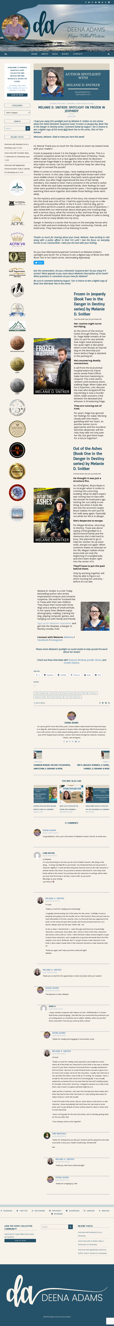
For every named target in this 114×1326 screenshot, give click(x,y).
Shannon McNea (77, 659)
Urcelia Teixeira (71, 662)
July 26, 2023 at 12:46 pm (53, 990)
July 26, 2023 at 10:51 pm (53, 901)
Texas (67, 697)
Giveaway (71, 104)
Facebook (42, 639)
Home (34, 54)
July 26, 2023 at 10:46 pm (63, 1162)
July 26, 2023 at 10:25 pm (50, 855)
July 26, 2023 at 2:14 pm (56, 1009)
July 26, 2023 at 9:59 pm (59, 1136)
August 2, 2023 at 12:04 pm (50, 833)
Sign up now (17, 95)
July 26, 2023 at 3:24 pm (59, 1035)
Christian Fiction (54, 693)
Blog (55, 54)
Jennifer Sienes (94, 659)
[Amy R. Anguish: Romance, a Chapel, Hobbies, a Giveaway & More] (105, 755)
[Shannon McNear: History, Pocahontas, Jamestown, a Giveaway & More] (38, 755)
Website (68, 637)
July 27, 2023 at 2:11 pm (62, 1180)
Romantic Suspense (56, 697)
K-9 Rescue (92, 693)
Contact (78, 54)
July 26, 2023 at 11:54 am (50, 972)
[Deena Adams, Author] (57, 27)
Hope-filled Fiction (85, 104)
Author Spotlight (58, 104)
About (45, 54)
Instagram (56, 639)
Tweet (40, 263)
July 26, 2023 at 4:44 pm (59, 1054)
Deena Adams (81, 693)
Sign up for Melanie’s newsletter (54, 623)
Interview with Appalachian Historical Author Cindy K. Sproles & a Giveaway (17, 168)
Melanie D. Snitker (40, 697)
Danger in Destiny (67, 693)
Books (65, 54)
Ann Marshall (59, 1133)
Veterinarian (76, 697)
